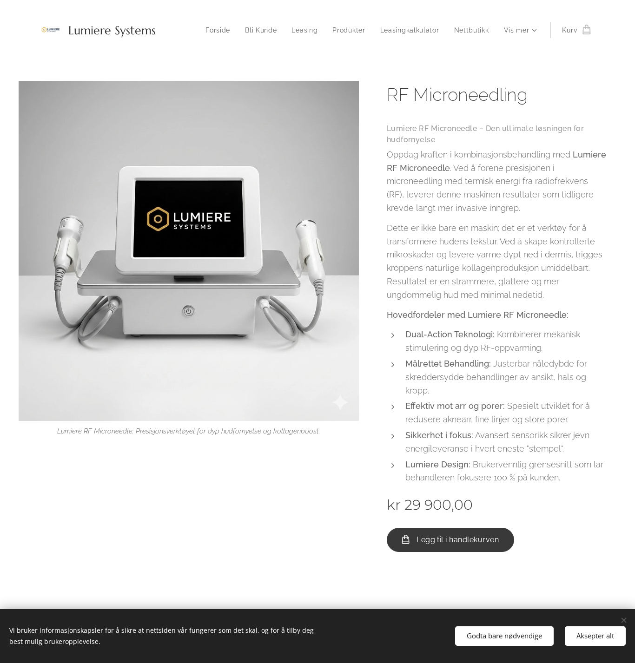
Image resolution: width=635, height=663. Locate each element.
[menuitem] (220, 30)
